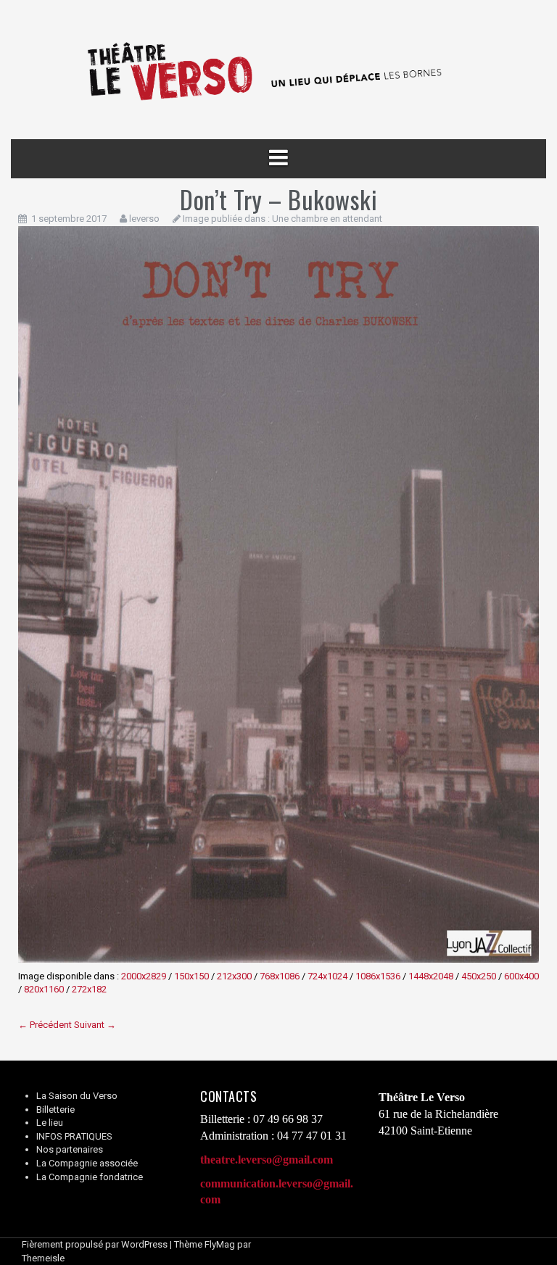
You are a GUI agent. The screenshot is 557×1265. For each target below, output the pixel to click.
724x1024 (327, 976)
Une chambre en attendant (327, 218)
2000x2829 (143, 976)
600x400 (521, 976)
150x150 (191, 976)
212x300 (234, 976)
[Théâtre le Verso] (278, 69)
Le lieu (49, 1122)
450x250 (478, 976)
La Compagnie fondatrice (89, 1176)
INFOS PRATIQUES (74, 1136)
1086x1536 (377, 976)
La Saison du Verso (76, 1095)
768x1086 (280, 976)
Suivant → (95, 1024)
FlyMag (220, 1244)
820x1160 (44, 989)
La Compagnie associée (87, 1163)
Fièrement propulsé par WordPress (95, 1244)
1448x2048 (430, 976)
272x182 (89, 989)
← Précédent (45, 1024)
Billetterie (55, 1109)
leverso (144, 218)
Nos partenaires (69, 1149)
